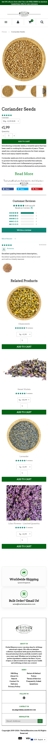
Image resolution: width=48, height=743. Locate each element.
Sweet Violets (24, 389)
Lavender (24, 456)
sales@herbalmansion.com (24, 604)
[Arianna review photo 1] (7, 267)
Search (14, 679)
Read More (24, 174)
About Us (14, 676)
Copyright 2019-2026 (10, 730)
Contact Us (14, 681)
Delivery (14, 684)
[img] (7, 245)
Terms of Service (34, 679)
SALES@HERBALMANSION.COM (24, 710)
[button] (7, 115)
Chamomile (24, 324)
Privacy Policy (14, 686)
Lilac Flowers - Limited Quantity (24, 523)
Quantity (5, 131)
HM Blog (14, 673)
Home (4, 32)
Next (44, 91)
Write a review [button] (24, 230)
